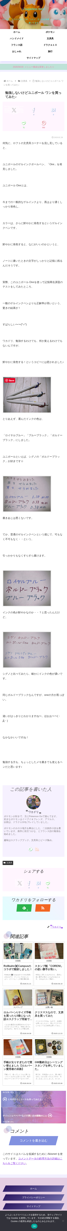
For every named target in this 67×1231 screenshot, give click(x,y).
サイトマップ (33, 1206)
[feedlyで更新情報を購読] (30, 848)
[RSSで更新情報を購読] (37, 848)
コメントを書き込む (33, 1140)
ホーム (33, 1188)
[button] (60, 740)
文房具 (9, 863)
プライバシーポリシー (33, 1197)
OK (34, 1226)
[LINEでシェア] (23, 123)
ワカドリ (33, 812)
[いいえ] (63, 1220)
